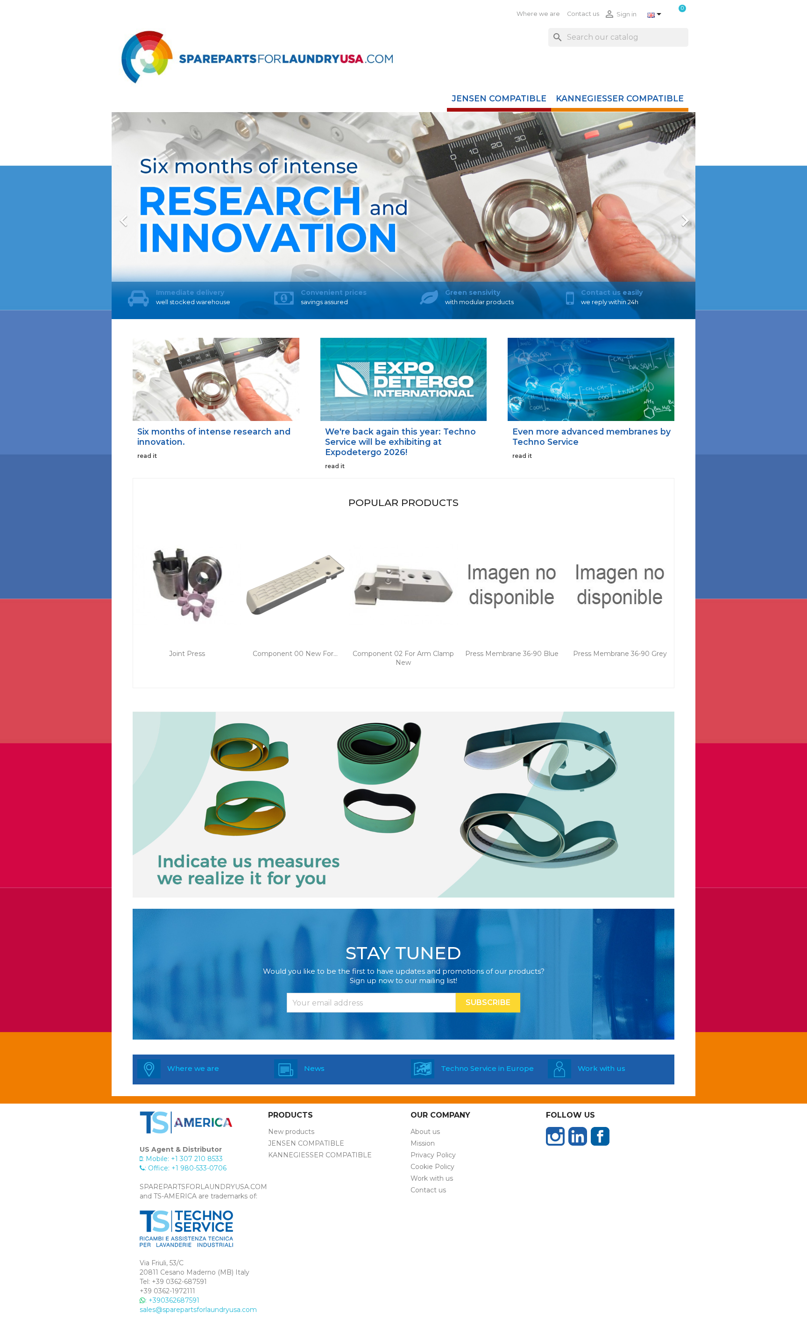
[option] (403, 215)
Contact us (583, 13)
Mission (423, 1143)
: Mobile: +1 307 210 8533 (182, 1159)
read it (147, 455)
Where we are (538, 13)
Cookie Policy (432, 1166)
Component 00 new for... (295, 653)
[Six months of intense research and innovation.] (216, 378)
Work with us (432, 1178)
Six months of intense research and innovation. (213, 437)
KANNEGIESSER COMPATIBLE (620, 98)
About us (425, 1131)
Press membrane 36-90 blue (512, 653)
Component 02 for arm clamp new (403, 658)
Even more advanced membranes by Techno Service (591, 437)
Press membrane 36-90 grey (620, 653)
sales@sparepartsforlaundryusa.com (198, 1309)
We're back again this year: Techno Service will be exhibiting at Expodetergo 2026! (400, 442)
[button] (155, 215)
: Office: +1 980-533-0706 (186, 1168)
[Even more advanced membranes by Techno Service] (591, 378)
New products (291, 1131)
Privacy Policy (433, 1155)
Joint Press (187, 653)
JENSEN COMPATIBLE (499, 98)
